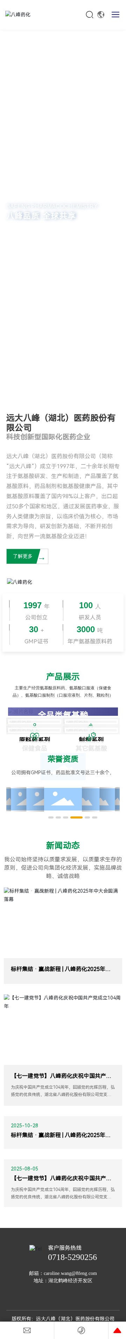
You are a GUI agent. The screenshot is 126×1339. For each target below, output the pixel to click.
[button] (56, 388)
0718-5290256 (72, 1257)
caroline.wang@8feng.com (70, 1273)
